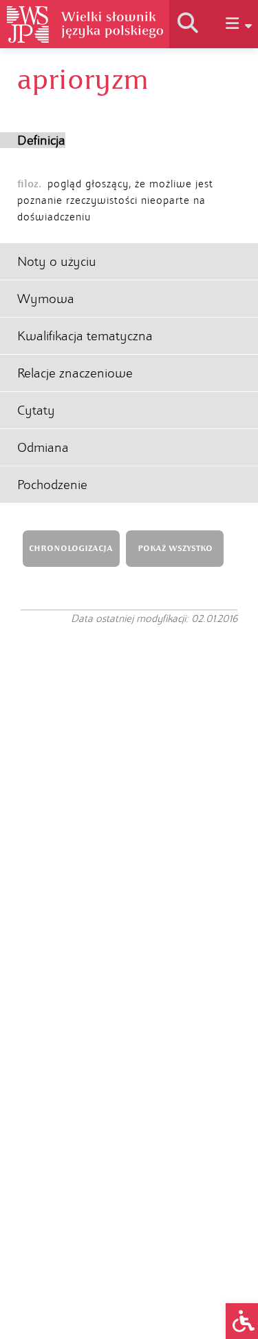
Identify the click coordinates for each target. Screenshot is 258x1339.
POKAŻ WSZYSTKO (175, 548)
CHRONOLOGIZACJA (71, 548)
